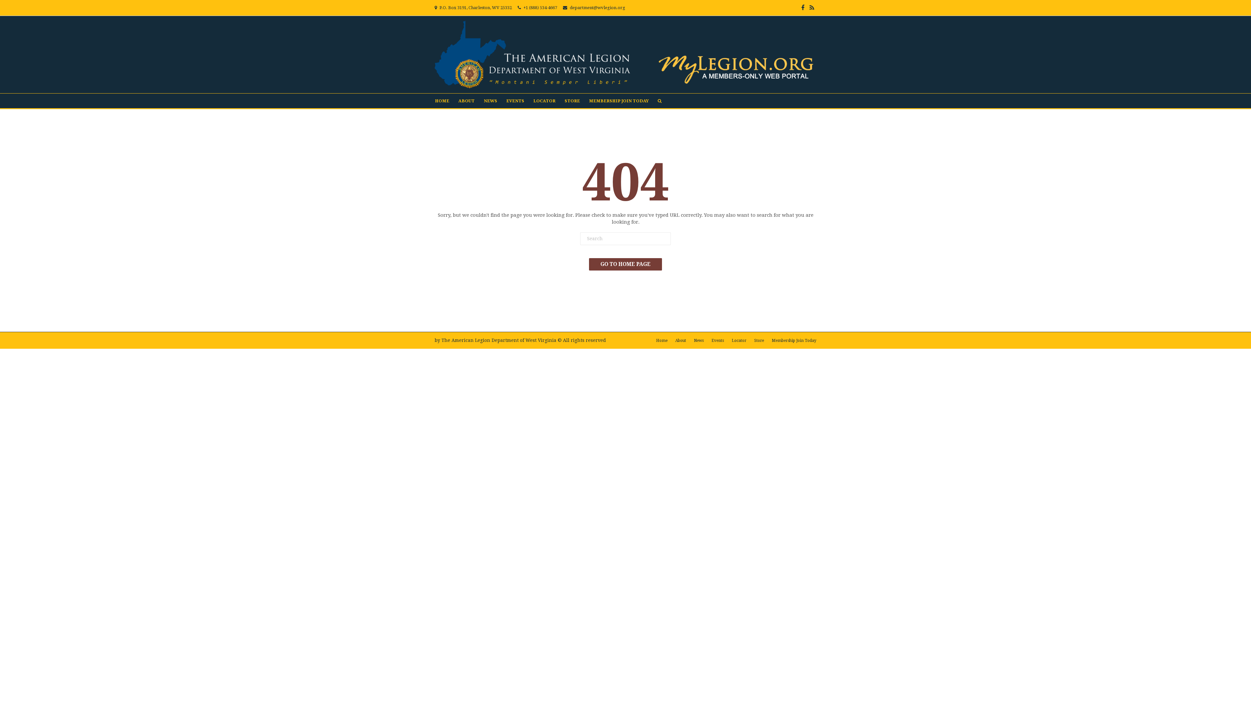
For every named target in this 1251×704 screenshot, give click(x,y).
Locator (544, 100)
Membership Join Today (619, 100)
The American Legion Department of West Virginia (498, 340)
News (490, 100)
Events (515, 100)
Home (442, 100)
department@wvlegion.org (597, 7)
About (466, 100)
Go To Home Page (625, 264)
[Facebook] (803, 8)
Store (572, 100)
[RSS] (812, 8)
